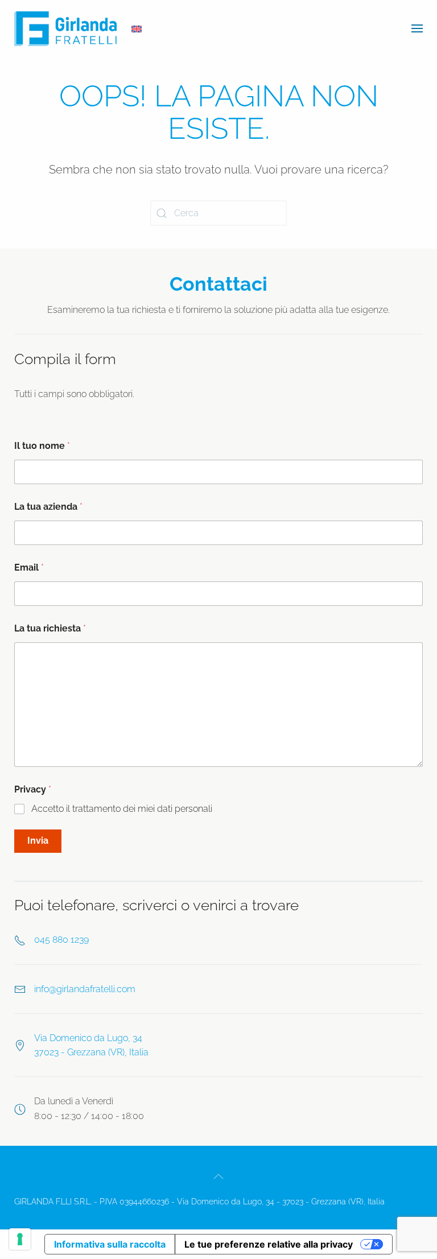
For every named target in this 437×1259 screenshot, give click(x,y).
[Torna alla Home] (65, 28)
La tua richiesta (50, 628)
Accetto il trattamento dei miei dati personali (121, 808)
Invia (37, 840)
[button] (417, 28)
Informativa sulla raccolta (110, 1244)
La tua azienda (48, 506)
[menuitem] (136, 29)
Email (29, 567)
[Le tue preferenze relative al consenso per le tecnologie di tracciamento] (20, 1239)
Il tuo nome (42, 445)
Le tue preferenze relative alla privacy (268, 1244)
